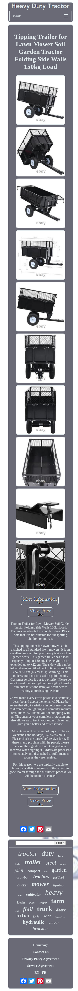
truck (44, 908)
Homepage (40, 945)
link (17, 911)
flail (28, 909)
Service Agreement (40, 965)
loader (21, 902)
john (19, 870)
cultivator (33, 894)
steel (51, 862)
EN (37, 972)
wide (47, 916)
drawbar (22, 877)
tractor (27, 853)
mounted (53, 923)
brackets (40, 928)
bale (17, 864)
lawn (60, 856)
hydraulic (33, 922)
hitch (22, 916)
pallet (58, 878)
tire (45, 871)
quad (63, 864)
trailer (33, 862)
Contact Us (40, 952)
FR (44, 972)
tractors (41, 876)
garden (59, 870)
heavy (54, 892)
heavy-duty (60, 917)
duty (48, 853)
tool (20, 895)
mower (40, 883)
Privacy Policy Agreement (40, 959)
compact (33, 871)
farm (57, 900)
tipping (58, 885)
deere (61, 909)
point (32, 902)
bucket (22, 885)
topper (43, 902)
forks (36, 916)
